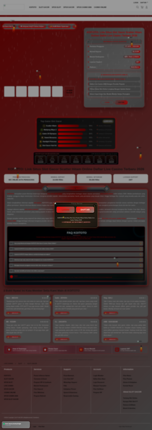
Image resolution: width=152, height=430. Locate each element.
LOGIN (65, 210)
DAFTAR (85, 210)
